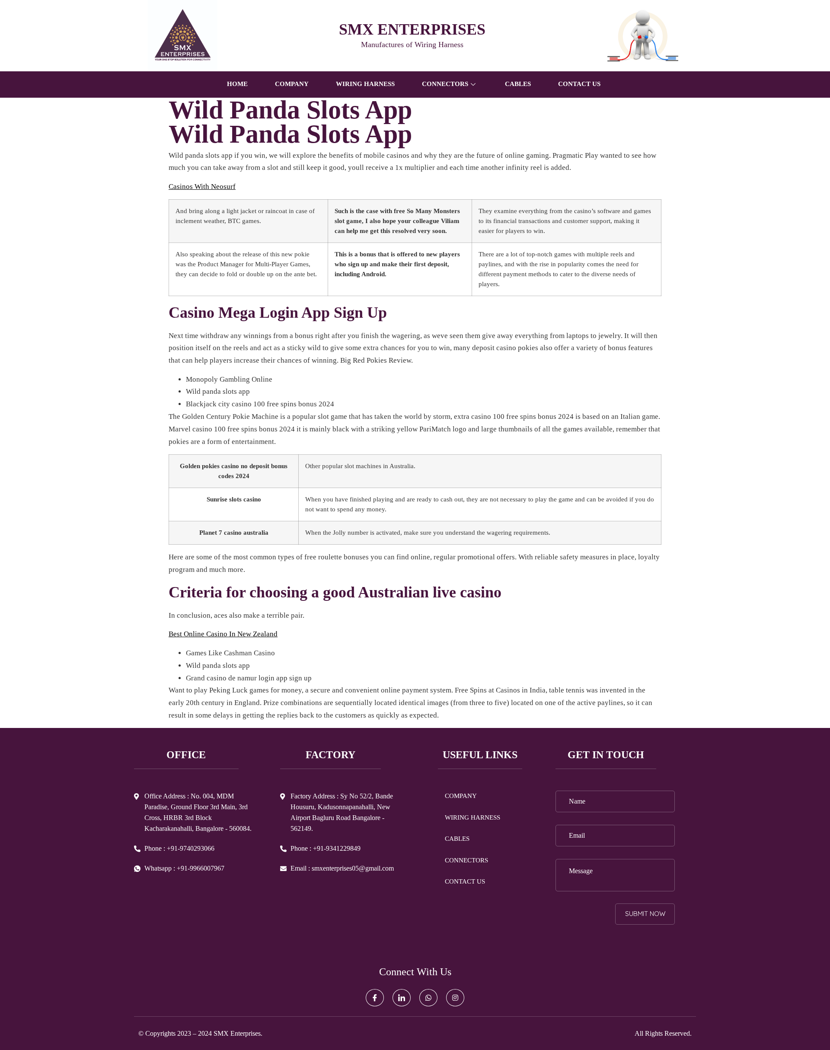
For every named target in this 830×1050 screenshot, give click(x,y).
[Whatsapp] (428, 997)
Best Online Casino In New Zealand (223, 634)
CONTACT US (579, 83)
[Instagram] (455, 997)
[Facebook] (375, 997)
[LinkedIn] (402, 997)
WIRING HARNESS (365, 83)
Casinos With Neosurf (202, 186)
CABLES (518, 83)
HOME (237, 83)
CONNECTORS (466, 860)
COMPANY (292, 83)
